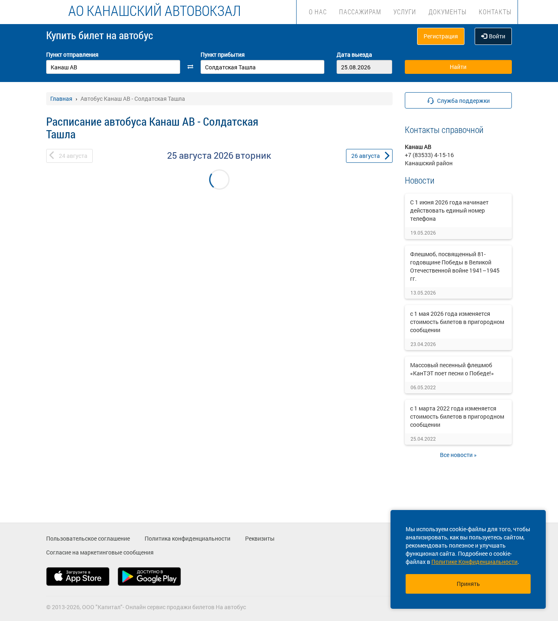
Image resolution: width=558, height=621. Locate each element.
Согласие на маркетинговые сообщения (100, 552)
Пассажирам (360, 11)
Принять (468, 584)
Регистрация (441, 36)
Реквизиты (260, 538)
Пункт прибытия (223, 54)
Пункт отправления (72, 54)
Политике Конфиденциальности (474, 562)
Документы (447, 11)
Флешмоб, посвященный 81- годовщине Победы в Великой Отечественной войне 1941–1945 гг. (455, 266)
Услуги (404, 11)
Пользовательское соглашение (88, 538)
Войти (497, 36)
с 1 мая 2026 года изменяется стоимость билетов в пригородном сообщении (457, 322)
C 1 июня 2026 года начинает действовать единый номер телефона (449, 210)
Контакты (495, 11)
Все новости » (458, 455)
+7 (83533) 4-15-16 (429, 155)
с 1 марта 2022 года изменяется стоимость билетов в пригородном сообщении (457, 416)
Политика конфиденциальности (187, 538)
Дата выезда (354, 54)
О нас (318, 11)
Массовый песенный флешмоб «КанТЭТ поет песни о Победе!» (452, 369)
